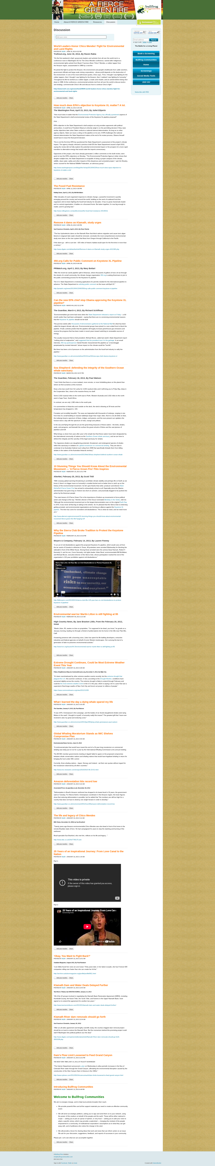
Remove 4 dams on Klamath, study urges (77, 222)
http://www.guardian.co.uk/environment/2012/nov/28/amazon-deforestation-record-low (84, 804)
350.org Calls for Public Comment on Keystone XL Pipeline (88, 260)
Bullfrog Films (59, 1154)
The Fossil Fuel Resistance (69, 186)
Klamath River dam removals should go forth (80, 1016)
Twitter (144, 42)
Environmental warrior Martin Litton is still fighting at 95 (86, 614)
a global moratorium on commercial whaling (93, 445)
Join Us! (146, 82)
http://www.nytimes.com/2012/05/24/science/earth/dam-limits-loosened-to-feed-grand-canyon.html (88, 1075)
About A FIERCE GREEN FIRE (76, 22)
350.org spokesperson (69, 343)
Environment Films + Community (146, 24)
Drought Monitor (106, 679)
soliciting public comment (87, 284)
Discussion (110, 22)
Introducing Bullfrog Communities (73, 1086)
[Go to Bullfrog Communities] (149, 9)
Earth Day (123, 502)
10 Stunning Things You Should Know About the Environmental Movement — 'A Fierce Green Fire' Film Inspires (90, 467)
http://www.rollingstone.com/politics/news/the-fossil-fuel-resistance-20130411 (81, 211)
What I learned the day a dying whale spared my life (83, 701)
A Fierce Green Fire (67, 488)
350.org (103, 275)
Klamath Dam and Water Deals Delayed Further (81, 985)
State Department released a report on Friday (105, 314)
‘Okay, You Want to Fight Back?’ (72, 956)
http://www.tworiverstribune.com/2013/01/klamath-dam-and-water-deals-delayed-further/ (85, 1005)
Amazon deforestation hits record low (75, 781)
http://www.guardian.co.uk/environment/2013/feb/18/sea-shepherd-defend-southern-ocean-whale (88, 454)
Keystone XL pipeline (67, 319)
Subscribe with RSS (142, 92)
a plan (82, 1066)
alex (63, 51)
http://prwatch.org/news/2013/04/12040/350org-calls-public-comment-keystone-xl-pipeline (85, 288)
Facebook (64, 1163)
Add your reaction (62, 98)
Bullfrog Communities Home (146, 62)
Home (56, 22)
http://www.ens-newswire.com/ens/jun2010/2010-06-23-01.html (76, 770)
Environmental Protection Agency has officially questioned (98, 114)
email (150, 42)
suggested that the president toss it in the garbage (96, 340)
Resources (97, 22)
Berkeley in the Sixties (112, 500)
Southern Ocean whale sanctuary (98, 436)
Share (71, 98)
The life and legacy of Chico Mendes (74, 815)
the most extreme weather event (71, 684)
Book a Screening (146, 53)
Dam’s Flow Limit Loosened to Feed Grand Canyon (83, 1055)
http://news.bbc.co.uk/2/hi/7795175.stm (68, 840)
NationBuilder (157, 1163)
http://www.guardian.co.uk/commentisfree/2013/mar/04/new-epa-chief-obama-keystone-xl (85, 356)
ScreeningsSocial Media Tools (146, 73)
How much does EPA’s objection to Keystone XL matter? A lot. (89, 105)
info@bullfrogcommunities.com (63, 1157)
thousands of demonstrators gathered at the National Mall (92, 324)
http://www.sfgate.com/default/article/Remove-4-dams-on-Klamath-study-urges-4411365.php (86, 249)
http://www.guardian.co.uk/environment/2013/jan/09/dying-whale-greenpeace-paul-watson (85, 722)
